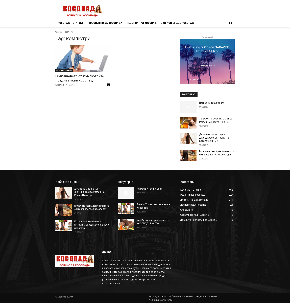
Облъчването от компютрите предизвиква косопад (79, 78)
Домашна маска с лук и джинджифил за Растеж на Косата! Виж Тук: (214, 137)
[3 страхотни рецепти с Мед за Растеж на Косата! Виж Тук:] (188, 122)
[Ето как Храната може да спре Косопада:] (126, 208)
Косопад (59, 84)
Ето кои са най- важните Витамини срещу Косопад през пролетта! (91, 224)
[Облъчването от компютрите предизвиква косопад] (82, 58)
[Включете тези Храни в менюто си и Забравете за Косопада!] (188, 155)
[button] (231, 23)
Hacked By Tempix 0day (211, 103)
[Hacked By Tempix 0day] (188, 107)
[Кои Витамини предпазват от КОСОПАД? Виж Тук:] (126, 224)
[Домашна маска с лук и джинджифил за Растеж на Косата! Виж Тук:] (188, 138)
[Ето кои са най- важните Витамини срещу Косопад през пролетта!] (63, 225)
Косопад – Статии (64, 70)
